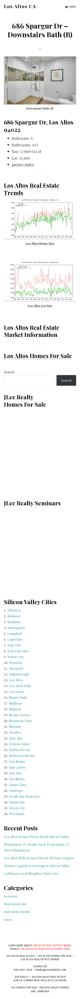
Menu (73, 6)
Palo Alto (16, 738)
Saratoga (16, 790)
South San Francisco (24, 796)
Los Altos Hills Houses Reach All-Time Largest (39, 858)
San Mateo (17, 779)
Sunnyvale (17, 802)
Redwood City (19, 750)
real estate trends (17, 911)
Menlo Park (17, 697)
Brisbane (14, 622)
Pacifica (15, 732)
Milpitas (15, 709)
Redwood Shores (22, 755)
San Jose (15, 773)
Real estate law (15, 904)
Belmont (13, 616)
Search (9, 372)
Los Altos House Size (40, 243)
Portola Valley (19, 744)
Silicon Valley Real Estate (49, 976)
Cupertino (15, 639)
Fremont (15, 662)
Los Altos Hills (20, 686)
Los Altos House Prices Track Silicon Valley (36, 836)
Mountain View (20, 721)
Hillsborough (19, 674)
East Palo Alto (18, 651)
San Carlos (17, 767)
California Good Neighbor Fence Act (31, 873)
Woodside (16, 814)
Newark (15, 726)
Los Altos (16, 680)
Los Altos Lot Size (40, 306)
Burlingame (16, 627)
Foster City (15, 657)
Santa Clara (17, 784)
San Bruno (17, 761)
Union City (17, 808)
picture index (23, 164)
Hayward (16, 668)
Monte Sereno (19, 715)
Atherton (14, 610)
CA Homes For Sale (24, 987)
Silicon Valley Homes (54, 987)
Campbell (14, 633)
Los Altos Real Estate (31, 327)
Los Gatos (16, 691)
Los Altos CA (20, 6)
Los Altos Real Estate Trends (31, 189)
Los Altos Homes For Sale (38, 356)
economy (11, 896)
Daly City (14, 645)
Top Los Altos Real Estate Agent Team (45, 949)
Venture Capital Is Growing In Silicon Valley (37, 866)
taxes (8, 919)
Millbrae (15, 703)
